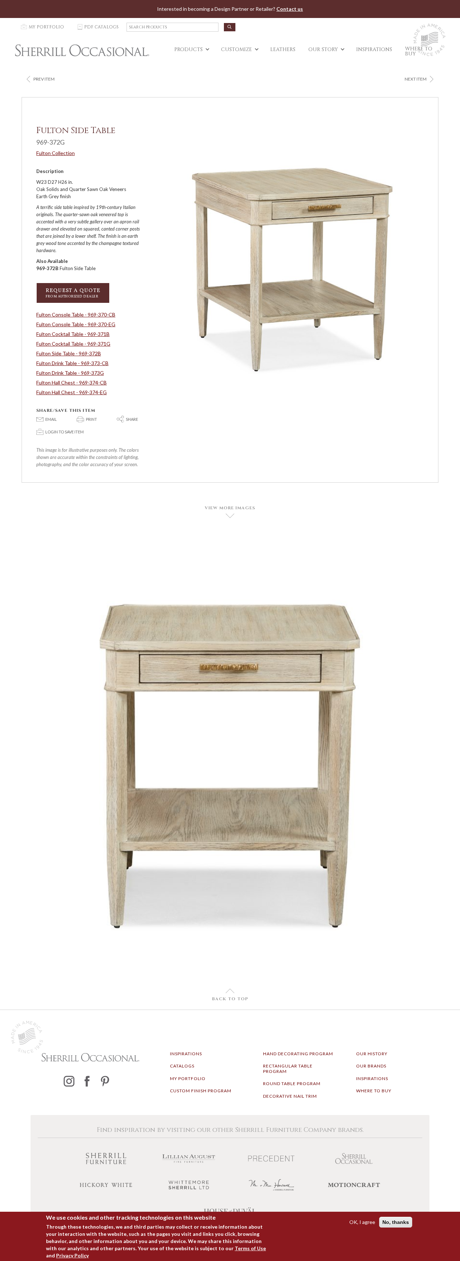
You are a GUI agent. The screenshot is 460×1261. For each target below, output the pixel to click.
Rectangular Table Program (288, 1068)
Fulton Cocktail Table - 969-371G (73, 344)
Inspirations (186, 1053)
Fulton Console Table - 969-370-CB (75, 314)
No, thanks (395, 1222)
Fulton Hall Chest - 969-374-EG (71, 392)
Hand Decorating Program (298, 1053)
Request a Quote (73, 293)
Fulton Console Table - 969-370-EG (75, 324)
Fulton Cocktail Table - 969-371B (73, 334)
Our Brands (371, 1066)
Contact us (289, 9)
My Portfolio (188, 1078)
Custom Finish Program (200, 1090)
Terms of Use (250, 1248)
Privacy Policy (72, 1255)
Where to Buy (373, 1090)
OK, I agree (362, 1222)
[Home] (82, 50)
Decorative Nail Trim (290, 1096)
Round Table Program (292, 1083)
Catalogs (182, 1066)
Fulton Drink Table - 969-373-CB (72, 363)
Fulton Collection (55, 153)
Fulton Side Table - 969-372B (68, 353)
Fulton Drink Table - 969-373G (70, 373)
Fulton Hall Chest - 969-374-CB (71, 382)
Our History (371, 1053)
